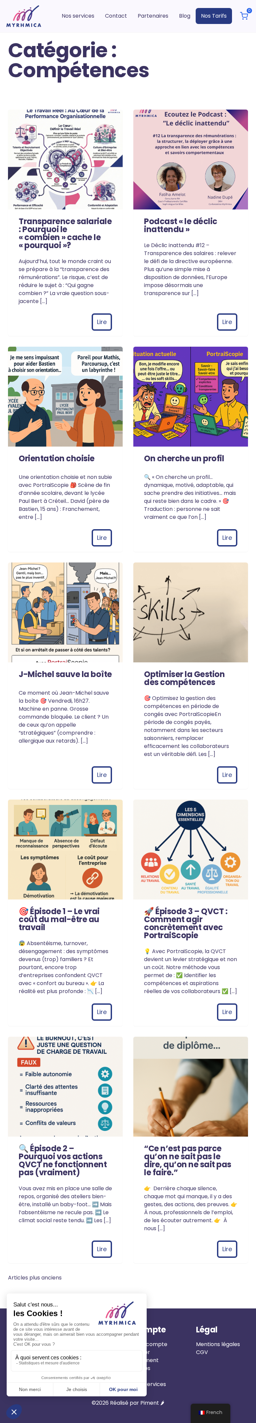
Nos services (149, 1384)
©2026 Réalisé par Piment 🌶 (128, 1403)
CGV (202, 1352)
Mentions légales (218, 1344)
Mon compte (150, 1344)
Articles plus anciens (35, 1277)
